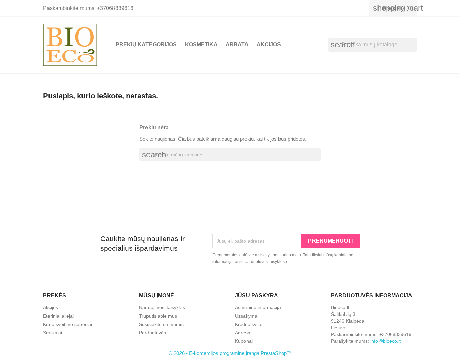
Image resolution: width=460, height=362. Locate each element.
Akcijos (269, 44)
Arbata (237, 44)
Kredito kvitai (248, 324)
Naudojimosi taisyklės (162, 307)
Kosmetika (201, 44)
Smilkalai (52, 332)
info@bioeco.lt (385, 341)
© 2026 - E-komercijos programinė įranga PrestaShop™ (230, 353)
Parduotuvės (152, 332)
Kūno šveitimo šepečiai (67, 324)
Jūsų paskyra (256, 295)
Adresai (243, 332)
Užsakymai (246, 316)
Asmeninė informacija (258, 307)
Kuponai (244, 341)
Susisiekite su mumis (161, 324)
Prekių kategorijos (146, 44)
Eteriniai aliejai (58, 316)
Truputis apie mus (158, 316)
